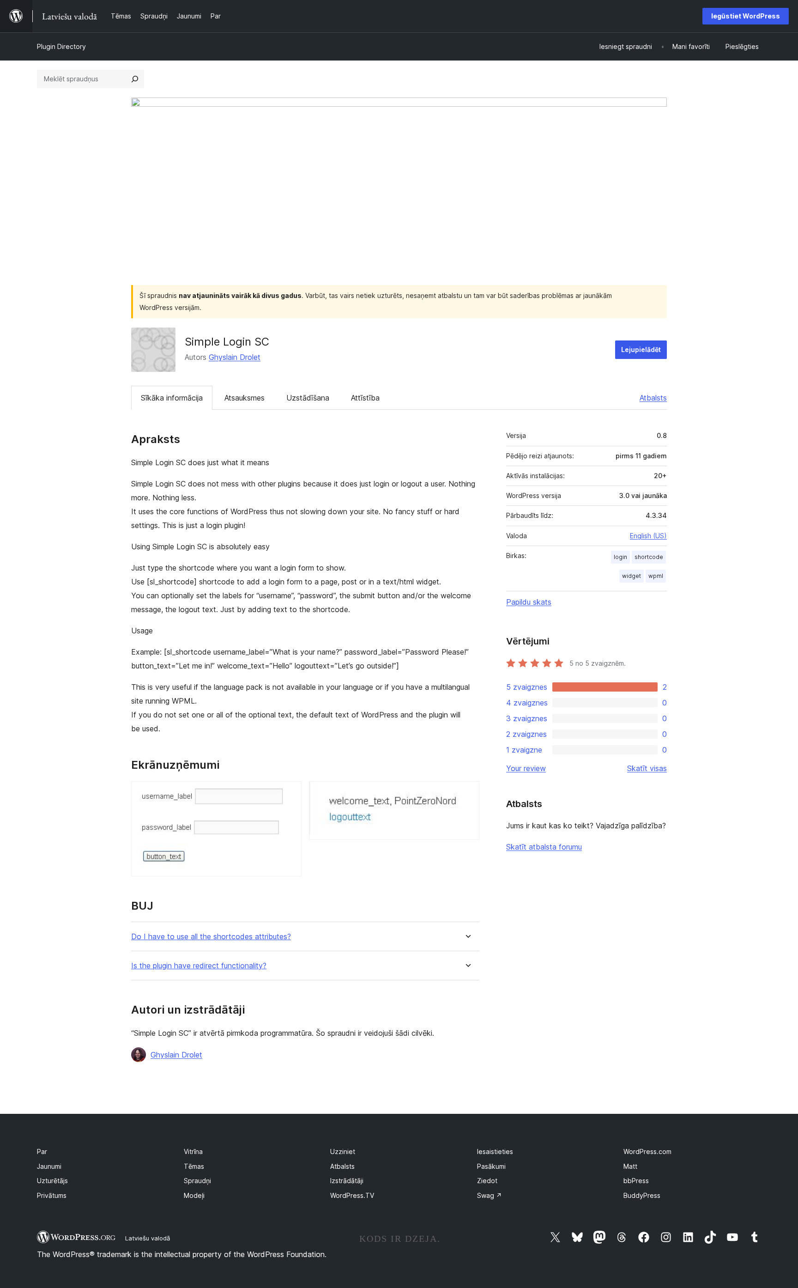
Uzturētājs (52, 1181)
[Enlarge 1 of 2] (289, 793)
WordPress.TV (352, 1195)
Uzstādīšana (307, 397)
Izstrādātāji (346, 1181)
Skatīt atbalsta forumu (544, 846)
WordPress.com (647, 1151)
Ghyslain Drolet (234, 357)
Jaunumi (49, 1166)
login (620, 556)
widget (631, 575)
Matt (630, 1166)
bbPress (636, 1181)
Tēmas (194, 1166)
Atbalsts (653, 397)
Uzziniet (342, 1151)
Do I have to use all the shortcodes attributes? (211, 936)
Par (42, 1151)
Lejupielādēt (641, 349)
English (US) (648, 536)
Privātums (51, 1195)
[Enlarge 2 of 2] (467, 793)
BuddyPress (641, 1195)
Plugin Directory (61, 46)
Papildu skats (528, 602)
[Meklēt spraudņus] (135, 79)
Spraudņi (197, 1181)
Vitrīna (193, 1151)
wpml (655, 575)
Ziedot (487, 1181)
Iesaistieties (495, 1151)
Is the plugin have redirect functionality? (198, 965)
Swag (489, 1195)
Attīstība (365, 397)
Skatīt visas (647, 768)
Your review (526, 768)
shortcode (649, 556)
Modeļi (194, 1195)
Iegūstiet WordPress (745, 16)
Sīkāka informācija (172, 397)
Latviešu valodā (147, 1238)
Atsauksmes (244, 397)
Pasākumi (491, 1166)
